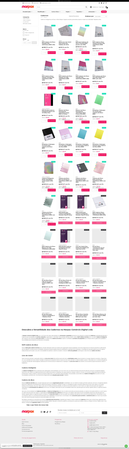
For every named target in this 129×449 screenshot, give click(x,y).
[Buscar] (86, 7)
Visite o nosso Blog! (93, 431)
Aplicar (34, 42)
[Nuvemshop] (102, 444)
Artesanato (92, 11)
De (23, 40)
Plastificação (41, 11)
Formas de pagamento (27, 431)
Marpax (60, 40)
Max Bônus (57, 423)
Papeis (68, 11)
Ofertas (104, 11)
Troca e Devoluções (26, 425)
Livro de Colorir (26, 21)
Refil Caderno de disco (27, 23)
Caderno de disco (26, 18)
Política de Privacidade (27, 427)
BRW (43, 40)
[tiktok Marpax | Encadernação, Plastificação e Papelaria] (104, 3)
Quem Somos (25, 421)
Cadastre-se (95, 7)
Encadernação (27, 11)
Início (41, 17)
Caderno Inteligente (27, 20)
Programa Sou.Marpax (60, 421)
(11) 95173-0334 (27, 2)
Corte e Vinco (55, 11)
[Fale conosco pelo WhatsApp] (126, 446)
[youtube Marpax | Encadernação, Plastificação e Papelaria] (101, 3)
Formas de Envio (26, 429)
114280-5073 (35, 2)
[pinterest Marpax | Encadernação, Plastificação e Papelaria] (106, 3)
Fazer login (101, 7)
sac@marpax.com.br (46, 2)
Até (28, 40)
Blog (23, 423)
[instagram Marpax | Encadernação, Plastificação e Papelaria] (99, 3)
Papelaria (79, 11)
